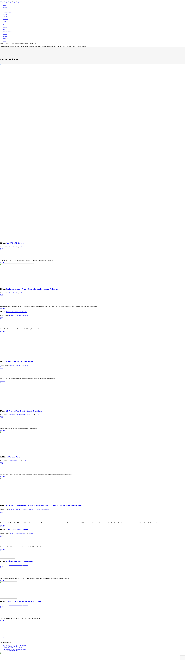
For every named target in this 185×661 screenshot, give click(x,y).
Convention (24, 509)
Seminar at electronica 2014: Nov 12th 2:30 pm (23, 601)
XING (5, 0)
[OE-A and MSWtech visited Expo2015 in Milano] (18, 407)
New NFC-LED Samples (15, 243)
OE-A (23, 414)
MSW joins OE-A (13, 457)
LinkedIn (10, 0)
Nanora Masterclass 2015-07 (16, 312)
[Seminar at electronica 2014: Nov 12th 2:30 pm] (8, 598)
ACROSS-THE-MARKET (15, 315)
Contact (20, 660)
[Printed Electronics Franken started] (18, 358)
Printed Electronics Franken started (19, 361)
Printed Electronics (13, 247)
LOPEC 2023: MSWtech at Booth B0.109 (12, 647)
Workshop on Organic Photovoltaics (19, 561)
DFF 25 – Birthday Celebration (10, 646)
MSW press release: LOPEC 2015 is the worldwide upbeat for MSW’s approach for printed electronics (44, 505)
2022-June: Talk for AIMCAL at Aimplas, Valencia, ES (15, 649)
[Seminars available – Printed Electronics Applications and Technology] (17, 286)
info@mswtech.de (19, 0)
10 (3, 637)
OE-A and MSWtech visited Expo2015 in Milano (24, 411)
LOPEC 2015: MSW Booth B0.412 (18, 529)
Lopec (29, 509)
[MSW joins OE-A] (17, 453)
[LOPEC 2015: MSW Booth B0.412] (2, 526)
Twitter (2, 0)
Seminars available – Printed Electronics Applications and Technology (32, 289)
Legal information (13, 660)
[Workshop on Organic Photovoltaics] (7, 558)
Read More (2, 262)
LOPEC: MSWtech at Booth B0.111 (11, 650)
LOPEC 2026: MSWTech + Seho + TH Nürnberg (14, 645)
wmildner (21, 247)
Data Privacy (26, 660)
